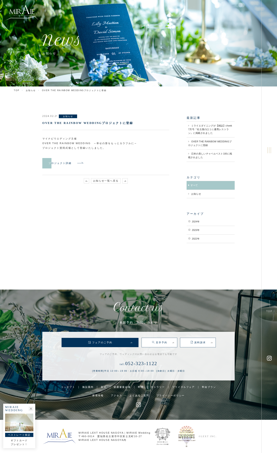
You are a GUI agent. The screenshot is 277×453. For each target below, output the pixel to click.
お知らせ (196, 193)
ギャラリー (158, 387)
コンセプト (68, 387)
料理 (140, 387)
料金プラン (209, 387)
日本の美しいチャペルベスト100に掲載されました (210, 155)
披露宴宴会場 (122, 387)
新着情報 (98, 395)
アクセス (116, 395)
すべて (194, 185)
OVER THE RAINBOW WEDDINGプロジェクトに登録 (210, 143)
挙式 (103, 387)
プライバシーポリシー (170, 395)
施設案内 (87, 387)
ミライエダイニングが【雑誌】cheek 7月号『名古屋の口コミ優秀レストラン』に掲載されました (210, 129)
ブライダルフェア (183, 387)
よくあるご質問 (139, 395)
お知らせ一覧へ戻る (105, 180)
